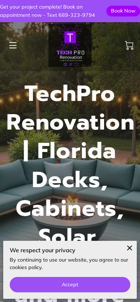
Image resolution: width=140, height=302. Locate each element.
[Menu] (12, 45)
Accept (70, 284)
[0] (129, 45)
